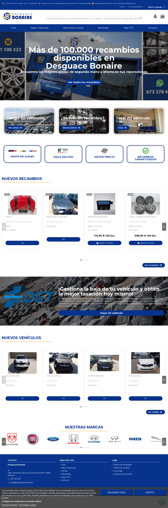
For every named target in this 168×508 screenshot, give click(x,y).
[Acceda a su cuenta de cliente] (155, 16)
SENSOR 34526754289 (97, 217)
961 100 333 (15, 479)
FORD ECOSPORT (96, 376)
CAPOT (9, 217)
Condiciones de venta (122, 474)
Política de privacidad (122, 465)
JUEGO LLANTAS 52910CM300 (142, 217)
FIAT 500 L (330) (54, 376)
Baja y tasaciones (68, 468)
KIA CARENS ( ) (135, 376)
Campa (64, 471)
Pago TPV (65, 477)
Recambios (66, 474)
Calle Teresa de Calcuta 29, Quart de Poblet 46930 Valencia (115, 3)
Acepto (150, 492)
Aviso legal (117, 471)
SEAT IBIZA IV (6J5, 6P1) (57, 217)
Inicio (63, 465)
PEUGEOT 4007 (13, 376)
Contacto (65, 480)
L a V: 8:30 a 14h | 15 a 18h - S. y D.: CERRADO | (21, 3)
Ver (22, 243)
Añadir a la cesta (106, 243)
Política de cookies (121, 468)
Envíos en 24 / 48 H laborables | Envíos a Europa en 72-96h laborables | (66, 3)
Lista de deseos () (136, 7)
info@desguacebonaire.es (21, 482)
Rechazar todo (117, 492)
